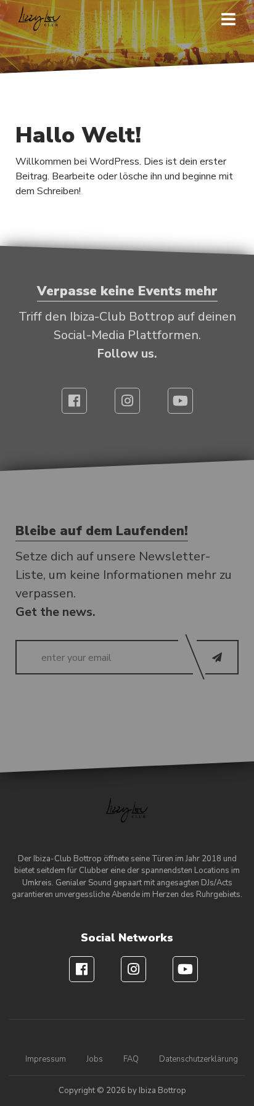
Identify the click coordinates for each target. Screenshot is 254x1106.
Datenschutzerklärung (198, 1059)
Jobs (94, 1059)
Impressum (45, 1059)
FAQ (131, 1059)
